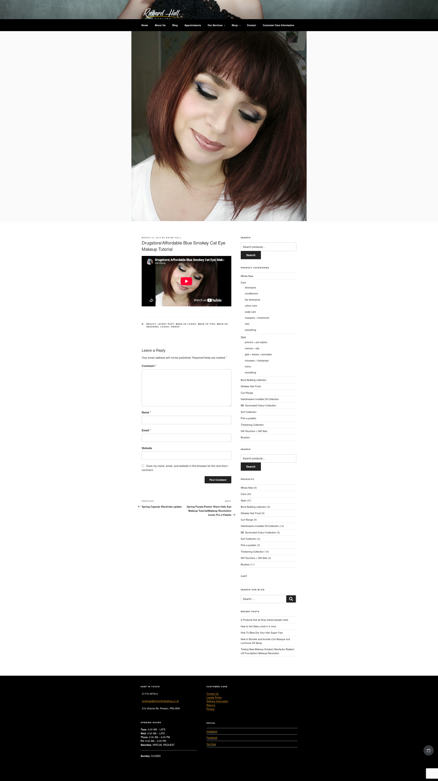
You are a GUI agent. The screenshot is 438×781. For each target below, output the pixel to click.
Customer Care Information (278, 25)
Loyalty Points (214, 697)
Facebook (212, 737)
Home (144, 25)
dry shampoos (252, 299)
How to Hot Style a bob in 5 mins (258, 626)
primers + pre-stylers (256, 342)
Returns (211, 705)
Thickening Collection (252, 424)
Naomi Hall (173, 237)
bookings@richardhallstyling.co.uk (160, 701)
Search (250, 255)
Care (243, 282)
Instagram (212, 731)
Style (243, 337)
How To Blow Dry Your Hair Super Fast (262, 632)
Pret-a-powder (248, 418)
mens (248, 366)
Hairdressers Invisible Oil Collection (260, 399)
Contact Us (212, 693)
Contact (251, 25)
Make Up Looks (186, 324)
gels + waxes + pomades (258, 354)
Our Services (215, 25)
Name (146, 412)
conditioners (251, 293)
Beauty (151, 324)
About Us (160, 25)
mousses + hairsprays (257, 360)
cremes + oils (252, 348)
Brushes (245, 437)
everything (250, 330)
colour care (251, 305)
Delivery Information (217, 701)
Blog (175, 25)
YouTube (211, 744)
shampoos (250, 287)
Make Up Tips (206, 324)
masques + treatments (257, 317)
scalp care (250, 311)
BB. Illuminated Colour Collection (258, 405)
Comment (149, 366)
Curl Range (247, 392)
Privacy (210, 709)
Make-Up (222, 324)
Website (147, 448)
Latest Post (166, 324)
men (247, 323)
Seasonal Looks (157, 326)
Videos (175, 326)
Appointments (192, 25)
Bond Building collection (253, 380)
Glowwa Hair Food (251, 386)
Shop (235, 25)
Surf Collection (248, 412)
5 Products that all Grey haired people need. (265, 619)
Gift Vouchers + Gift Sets (254, 431)
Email (146, 430)
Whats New (247, 276)
